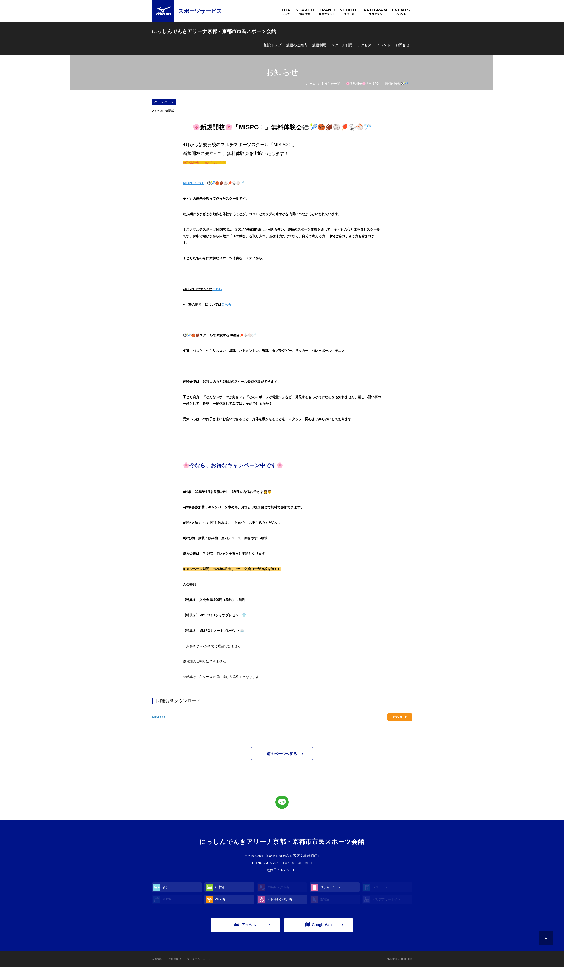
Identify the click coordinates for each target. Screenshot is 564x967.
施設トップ (272, 45)
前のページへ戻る (282, 754)
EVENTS (401, 11)
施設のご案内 (296, 45)
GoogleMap (322, 925)
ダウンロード (399, 717)
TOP (286, 11)
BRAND (327, 11)
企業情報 (157, 959)
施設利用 (319, 45)
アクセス (364, 45)
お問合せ (402, 45)
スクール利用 (341, 45)
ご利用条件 (174, 959)
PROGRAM (375, 11)
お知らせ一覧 (330, 83)
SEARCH (304, 11)
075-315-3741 (270, 863)
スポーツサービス (200, 11)
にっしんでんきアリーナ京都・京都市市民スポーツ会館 (214, 31)
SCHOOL (349, 11)
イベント (383, 45)
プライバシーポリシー (200, 959)
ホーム (310, 83)
